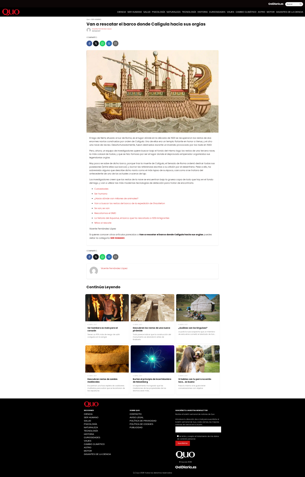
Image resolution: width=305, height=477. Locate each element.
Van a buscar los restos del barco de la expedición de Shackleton (129, 203)
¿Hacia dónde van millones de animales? (116, 198)
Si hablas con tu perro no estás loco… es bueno (194, 380)
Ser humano (100, 193)
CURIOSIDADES (217, 12)
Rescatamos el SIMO (105, 213)
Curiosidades (101, 188)
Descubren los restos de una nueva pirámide (151, 329)
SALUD (146, 12)
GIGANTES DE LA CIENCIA (289, 12)
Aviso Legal (137, 417)
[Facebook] (89, 43)
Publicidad (136, 427)
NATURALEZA (174, 12)
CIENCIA (121, 12)
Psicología (158, 12)
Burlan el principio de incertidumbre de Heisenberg (152, 380)
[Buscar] (300, 4)
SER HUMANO (134, 12)
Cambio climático (246, 12)
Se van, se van (101, 208)
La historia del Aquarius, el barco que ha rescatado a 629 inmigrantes (131, 218)
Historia (203, 12)
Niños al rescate (102, 222)
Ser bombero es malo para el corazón (102, 329)
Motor (271, 12)
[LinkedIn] (109, 43)
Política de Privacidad (143, 421)
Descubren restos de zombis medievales (102, 380)
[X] (96, 43)
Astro (261, 12)
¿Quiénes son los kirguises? (192, 327)
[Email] (115, 43)
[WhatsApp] (102, 43)
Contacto (136, 414)
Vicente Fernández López (102, 29)
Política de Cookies (141, 424)
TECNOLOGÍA (189, 12)
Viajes (230, 12)
